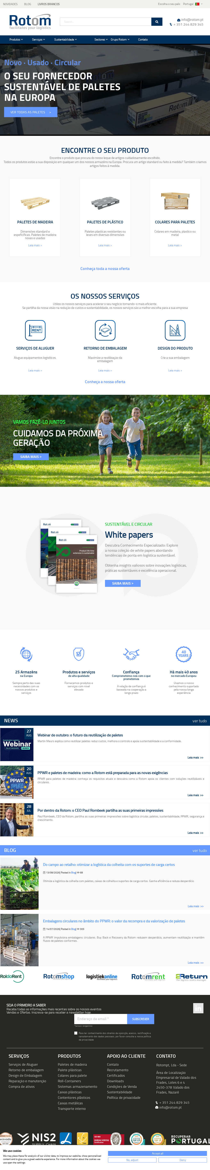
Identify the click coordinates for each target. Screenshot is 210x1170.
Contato (113, 1064)
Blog (27, 4)
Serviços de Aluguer (23, 1064)
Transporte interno (72, 1108)
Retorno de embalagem (26, 1070)
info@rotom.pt (192, 19)
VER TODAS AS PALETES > (30, 112)
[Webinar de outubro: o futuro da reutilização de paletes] (16, 744)
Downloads (115, 1081)
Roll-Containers (69, 1081)
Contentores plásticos (74, 1097)
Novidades (10, 4)
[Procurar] (156, 22)
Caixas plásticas (70, 1092)
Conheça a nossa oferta (105, 381)
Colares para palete (72, 1075)
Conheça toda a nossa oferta (105, 268)
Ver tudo (200, 721)
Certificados (116, 1075)
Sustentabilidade (119, 1092)
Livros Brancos (49, 4)
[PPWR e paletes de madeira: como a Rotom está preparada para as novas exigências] (16, 782)
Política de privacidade (124, 1097)
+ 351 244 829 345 (188, 24)
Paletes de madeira (72, 1064)
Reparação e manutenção (27, 1081)
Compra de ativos (22, 1086)
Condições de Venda (122, 1086)
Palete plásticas (70, 1070)
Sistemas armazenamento (77, 1086)
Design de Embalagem (25, 1075)
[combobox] (111, 22)
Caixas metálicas (70, 1103)
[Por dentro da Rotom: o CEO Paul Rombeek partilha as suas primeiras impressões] (16, 819)
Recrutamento (117, 1070)
